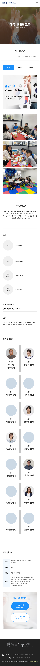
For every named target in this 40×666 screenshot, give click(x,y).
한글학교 (34, 57)
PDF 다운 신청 (20, 617)
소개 (8, 67)
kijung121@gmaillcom (12, 308)
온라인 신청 (20, 606)
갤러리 (31, 67)
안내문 (20, 67)
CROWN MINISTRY (34, 661)
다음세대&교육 (26, 57)
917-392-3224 (9, 304)
